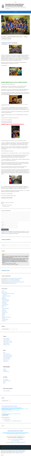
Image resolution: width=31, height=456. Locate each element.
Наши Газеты (4, 303)
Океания (3, 309)
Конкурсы (4, 297)
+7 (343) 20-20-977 (6, 414)
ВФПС (4, 352)
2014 (3, 203)
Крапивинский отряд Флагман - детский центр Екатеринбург (15, 5)
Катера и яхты (5, 361)
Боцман (4, 381)
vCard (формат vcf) (8, 420)
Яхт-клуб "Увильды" (6, 358)
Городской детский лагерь (6, 317)
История (3, 313)
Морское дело (4, 298)
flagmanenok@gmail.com (6, 417)
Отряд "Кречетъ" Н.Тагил (7, 342)
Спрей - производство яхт (7, 356)
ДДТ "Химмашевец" (6, 390)
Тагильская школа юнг (7, 357)
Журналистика (4, 302)
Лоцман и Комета (6, 343)
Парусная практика (5, 299)
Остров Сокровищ (5, 319)
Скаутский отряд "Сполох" (7, 341)
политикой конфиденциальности (17, 452)
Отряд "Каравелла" (6, 338)
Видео (3, 315)
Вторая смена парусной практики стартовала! (14, 278)
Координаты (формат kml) (17, 420)
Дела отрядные (4, 292)
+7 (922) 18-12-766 (5, 415)
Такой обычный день (5, 206)
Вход (15, 2)
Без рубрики (4, 320)
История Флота (4, 310)
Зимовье (3, 318)
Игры (2, 307)
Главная (4, 42)
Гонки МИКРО (4, 294)
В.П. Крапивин (5, 379)
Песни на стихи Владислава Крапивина (13, 279)
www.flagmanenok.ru (7, 419)
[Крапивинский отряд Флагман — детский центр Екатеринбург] (3, 6)
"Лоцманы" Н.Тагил (6, 344)
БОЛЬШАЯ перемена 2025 (12, 283)
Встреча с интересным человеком (8, 202)
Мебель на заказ (6, 371)
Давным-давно (4, 312)
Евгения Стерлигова (6, 380)
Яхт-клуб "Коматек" (6, 353)
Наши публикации (5, 304)
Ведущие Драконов (5, 308)
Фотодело (3, 314)
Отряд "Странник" (6, 339)
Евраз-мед (5, 370)
